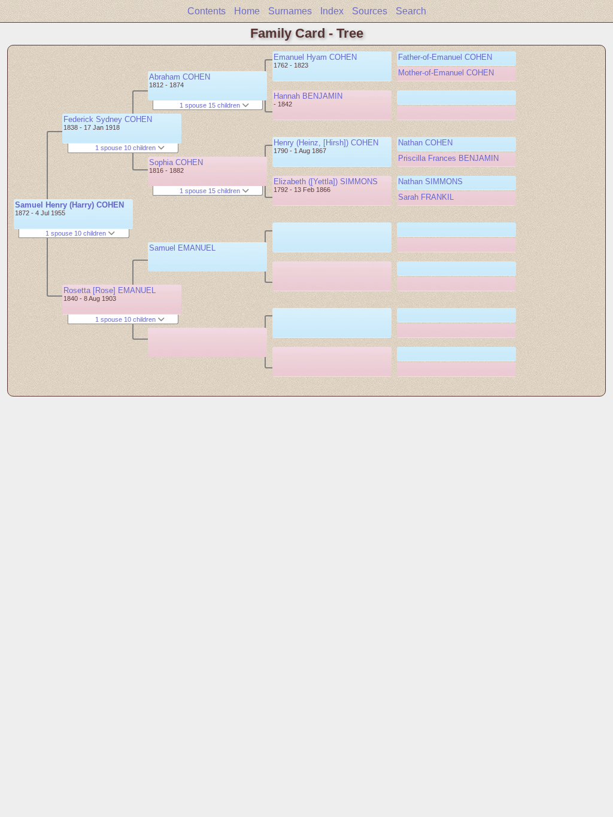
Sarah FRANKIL (426, 197)
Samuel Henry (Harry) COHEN (69, 204)
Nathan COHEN (425, 142)
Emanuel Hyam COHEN (315, 57)
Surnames (290, 11)
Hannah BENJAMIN (308, 96)
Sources (369, 11)
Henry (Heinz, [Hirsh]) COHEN (326, 142)
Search (411, 11)
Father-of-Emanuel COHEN (445, 57)
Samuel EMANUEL (182, 247)
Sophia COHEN (176, 162)
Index (332, 11)
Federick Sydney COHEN (107, 119)
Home (247, 11)
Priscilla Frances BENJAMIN (448, 158)
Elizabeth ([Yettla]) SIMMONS (326, 181)
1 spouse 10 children (76, 233)
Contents (206, 11)
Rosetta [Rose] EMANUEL (109, 290)
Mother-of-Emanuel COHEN (446, 72)
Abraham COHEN (179, 76)
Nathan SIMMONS (430, 181)
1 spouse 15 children (211, 105)
